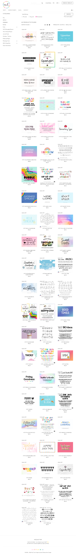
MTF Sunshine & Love (29, 456)
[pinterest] (36, 549)
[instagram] (33, 549)
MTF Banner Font (29, 68)
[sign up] (41, 549)
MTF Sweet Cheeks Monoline (65, 251)
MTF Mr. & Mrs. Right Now (65, 91)
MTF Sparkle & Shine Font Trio (29, 251)
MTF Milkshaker (29, 342)
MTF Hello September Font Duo (29, 45)
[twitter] (39, 549)
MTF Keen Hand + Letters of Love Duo (29, 91)
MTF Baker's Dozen (47, 387)
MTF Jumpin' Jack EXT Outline (47, 500)
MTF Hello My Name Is (65, 68)
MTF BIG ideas (65, 342)
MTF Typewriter (65, 45)
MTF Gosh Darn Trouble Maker (29, 137)
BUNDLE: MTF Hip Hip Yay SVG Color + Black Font (47, 183)
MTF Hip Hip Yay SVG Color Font (47, 433)
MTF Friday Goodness (29, 387)
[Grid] (45, 24)
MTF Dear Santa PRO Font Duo (47, 45)
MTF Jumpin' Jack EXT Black (65, 410)
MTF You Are (65, 273)
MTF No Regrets (29, 297)
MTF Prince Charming (65, 432)
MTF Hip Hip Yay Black (65, 500)
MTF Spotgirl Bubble (29, 183)
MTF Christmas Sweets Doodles (65, 297)
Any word (32, 16)
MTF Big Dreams (47, 273)
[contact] (43, 549)
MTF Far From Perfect (65, 456)
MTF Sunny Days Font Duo (47, 137)
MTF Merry (29, 409)
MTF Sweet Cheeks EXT (65, 387)
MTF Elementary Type (65, 136)
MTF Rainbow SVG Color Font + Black (47, 160)
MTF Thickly (29, 364)
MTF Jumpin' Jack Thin (47, 456)
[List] (47, 24)
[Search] (42, 3)
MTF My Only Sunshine (47, 113)
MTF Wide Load (47, 206)
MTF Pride (29, 478)
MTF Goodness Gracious (29, 206)
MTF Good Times (65, 320)
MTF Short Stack (65, 206)
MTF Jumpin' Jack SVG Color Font (47, 364)
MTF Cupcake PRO (65, 478)
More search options (68, 16)
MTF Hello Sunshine (29, 228)
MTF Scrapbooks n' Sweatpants (29, 274)
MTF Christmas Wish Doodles (47, 297)
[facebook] (34, 549)
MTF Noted (65, 364)
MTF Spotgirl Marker (47, 250)
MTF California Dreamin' (29, 160)
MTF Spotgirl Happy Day (47, 320)
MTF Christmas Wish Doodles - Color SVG (65, 183)
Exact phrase (39, 16)
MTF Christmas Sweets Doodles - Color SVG (29, 500)
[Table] (49, 24)
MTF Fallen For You (29, 432)
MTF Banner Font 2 (47, 478)
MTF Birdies (29, 523)
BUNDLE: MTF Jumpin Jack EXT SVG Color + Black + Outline (29, 115)
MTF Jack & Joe (47, 409)
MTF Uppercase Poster (47, 90)
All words (25, 16)
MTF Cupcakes (47, 342)
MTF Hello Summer (65, 113)
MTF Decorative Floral (65, 160)
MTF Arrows (47, 523)
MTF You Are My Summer (65, 228)
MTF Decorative (47, 228)
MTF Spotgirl (47, 68)
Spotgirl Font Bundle (29, 320)
